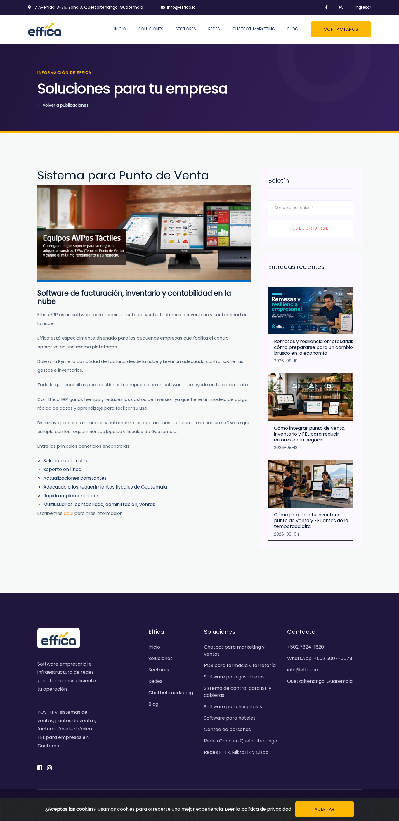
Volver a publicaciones (63, 105)
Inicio (120, 29)
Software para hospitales (233, 706)
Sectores (186, 29)
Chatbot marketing (253, 29)
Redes (214, 29)
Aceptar (324, 809)
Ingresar (363, 7)
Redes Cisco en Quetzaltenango (240, 740)
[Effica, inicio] (44, 28)
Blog (292, 29)
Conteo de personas (227, 729)
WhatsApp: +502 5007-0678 (319, 658)
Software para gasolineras (234, 676)
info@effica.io (181, 7)
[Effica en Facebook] (322, 7)
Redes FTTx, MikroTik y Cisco (236, 752)
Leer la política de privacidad (258, 809)
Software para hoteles (230, 718)
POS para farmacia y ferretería (240, 665)
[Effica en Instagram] (337, 7)
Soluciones (150, 29)
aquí (68, 513)
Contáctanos (341, 29)
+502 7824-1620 (305, 647)
